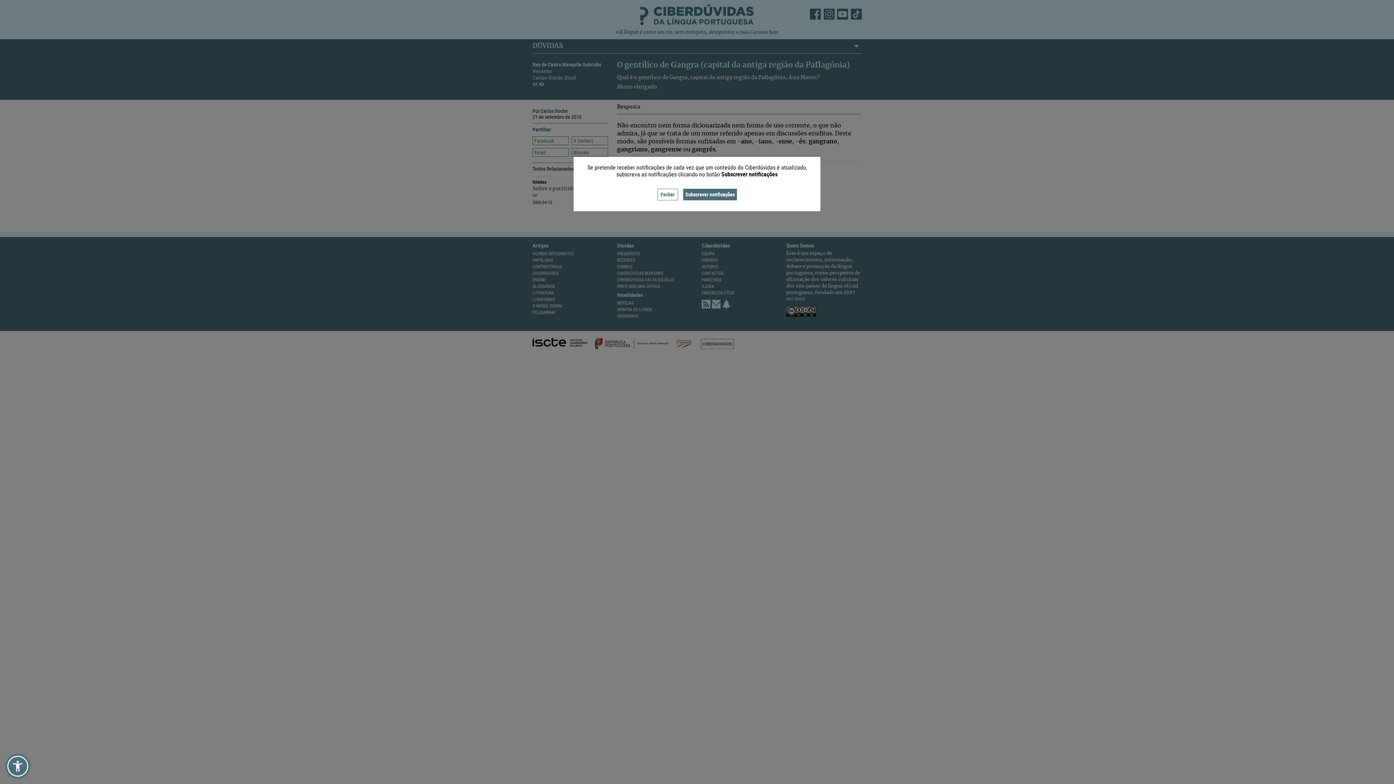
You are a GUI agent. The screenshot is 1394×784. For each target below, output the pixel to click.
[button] (17, 766)
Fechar (668, 194)
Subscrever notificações (710, 194)
